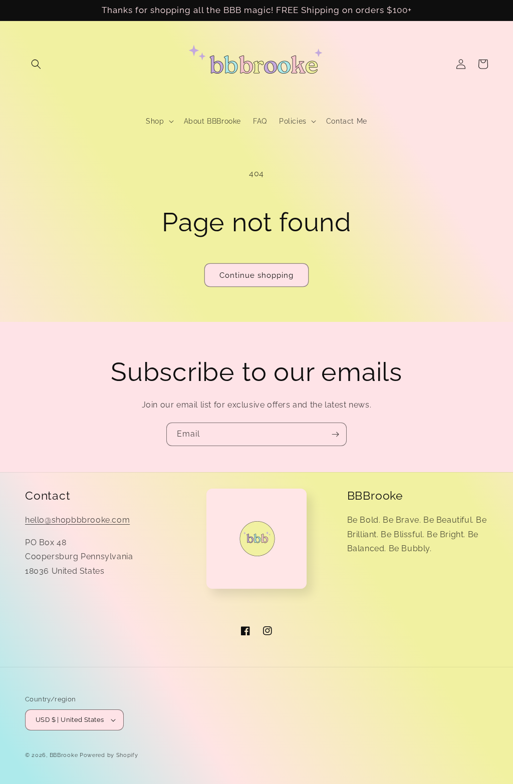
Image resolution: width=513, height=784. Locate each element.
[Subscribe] (335, 434)
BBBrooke (64, 755)
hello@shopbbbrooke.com (77, 520)
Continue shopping (256, 275)
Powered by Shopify (109, 755)
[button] (36, 64)
